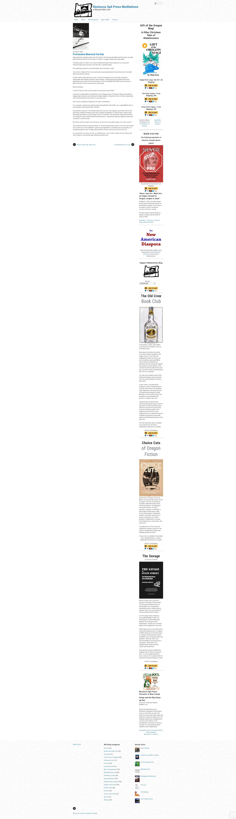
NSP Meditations (109, 772)
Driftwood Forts (109, 760)
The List (143, 785)
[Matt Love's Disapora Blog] (151, 248)
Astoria (106, 748)
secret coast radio (110, 794)
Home (76, 19)
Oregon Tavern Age (110, 784)
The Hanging (144, 792)
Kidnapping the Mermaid (148, 776)
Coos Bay (107, 754)
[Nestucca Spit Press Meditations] (106, 17)
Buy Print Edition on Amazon (145, 124)
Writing (106, 800)
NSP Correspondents (110, 769)
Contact (115, 19)
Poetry (106, 791)
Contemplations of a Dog (123, 145)
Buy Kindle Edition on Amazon (158, 122)
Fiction (106, 763)
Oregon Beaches (109, 778)
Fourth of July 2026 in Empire (150, 755)
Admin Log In (77, 744)
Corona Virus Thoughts (111, 757)
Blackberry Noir (145, 769)
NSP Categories (93, 19)
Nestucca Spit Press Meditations (84, 813)
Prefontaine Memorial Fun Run (88, 54)
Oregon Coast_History (111, 781)
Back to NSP (105, 19)
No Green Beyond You (147, 762)
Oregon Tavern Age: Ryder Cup (85, 145)
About (83, 19)
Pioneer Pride (108, 788)
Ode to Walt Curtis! (147, 799)
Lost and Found (109, 766)
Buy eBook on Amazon (151, 734)
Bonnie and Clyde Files (111, 751)
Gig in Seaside (145, 748)
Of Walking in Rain (109, 775)
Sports (106, 797)
